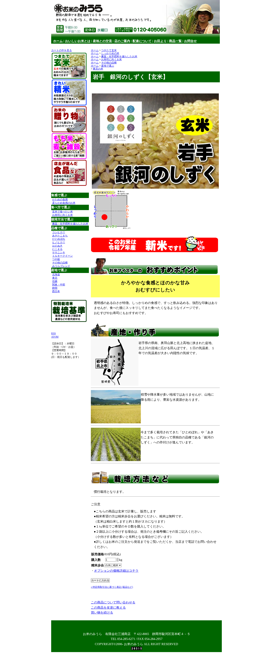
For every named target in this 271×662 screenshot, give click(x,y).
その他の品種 (60, 262)
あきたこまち (60, 235)
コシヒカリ (58, 232)
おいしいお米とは (77, 41)
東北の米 (98, 68)
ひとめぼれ (58, 238)
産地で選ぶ (107, 65)
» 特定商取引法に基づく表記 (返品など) (112, 587)
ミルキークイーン (62, 255)
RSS (53, 333)
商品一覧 (175, 41)
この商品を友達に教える (108, 607)
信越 (54, 281)
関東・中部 (58, 284)
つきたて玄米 (109, 50)
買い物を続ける (102, 612)
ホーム (58, 41)
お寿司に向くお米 (62, 214)
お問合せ (190, 41)
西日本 (56, 291)
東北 (54, 277)
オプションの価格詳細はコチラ (116, 570)
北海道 (56, 274)
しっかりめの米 (110, 53)
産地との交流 (102, 41)
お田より (160, 41)
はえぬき (57, 245)
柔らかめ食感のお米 (63, 202)
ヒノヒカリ (58, 242)
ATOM (55, 336)
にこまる (57, 249)
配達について (142, 41)
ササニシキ (58, 252)
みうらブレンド (61, 265)
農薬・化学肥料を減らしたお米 (70, 223)
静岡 (54, 287)
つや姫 (56, 259)
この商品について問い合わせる (113, 602)
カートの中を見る (61, 50)
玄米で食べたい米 (62, 211)
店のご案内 (122, 41)
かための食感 (60, 199)
